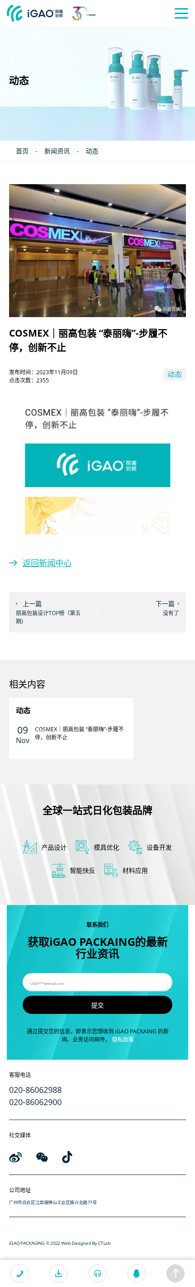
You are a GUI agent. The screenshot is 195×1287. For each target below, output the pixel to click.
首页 (22, 151)
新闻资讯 (57, 151)
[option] (71, 728)
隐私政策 (123, 1039)
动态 (92, 151)
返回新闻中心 (47, 563)
